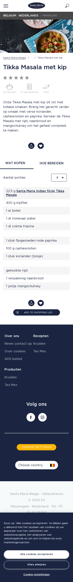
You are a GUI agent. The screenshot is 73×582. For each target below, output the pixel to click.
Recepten (40, 336)
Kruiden (39, 343)
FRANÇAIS (49, 15)
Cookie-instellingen (36, 574)
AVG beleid (13, 359)
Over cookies (15, 351)
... (32, 58)
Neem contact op (18, 343)
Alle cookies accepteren (36, 554)
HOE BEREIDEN (51, 163)
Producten (12, 369)
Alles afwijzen (36, 564)
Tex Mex (39, 351)
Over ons (11, 336)
